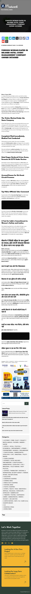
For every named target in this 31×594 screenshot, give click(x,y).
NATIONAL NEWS (8, 484)
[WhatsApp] (6, 38)
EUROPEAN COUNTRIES (10, 478)
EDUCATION (7, 476)
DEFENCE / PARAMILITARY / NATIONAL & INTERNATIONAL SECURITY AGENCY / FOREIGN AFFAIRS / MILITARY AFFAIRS (15, 472)
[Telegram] (10, 38)
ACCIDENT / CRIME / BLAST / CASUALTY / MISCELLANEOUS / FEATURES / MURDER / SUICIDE (14, 442)
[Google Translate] (27, 38)
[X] (17, 38)
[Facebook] (3, 38)
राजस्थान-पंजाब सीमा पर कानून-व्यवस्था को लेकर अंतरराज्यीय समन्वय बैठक (12, 430)
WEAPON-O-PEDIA (9, 507)
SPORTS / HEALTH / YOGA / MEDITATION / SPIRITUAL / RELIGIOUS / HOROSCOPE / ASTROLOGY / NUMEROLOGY (15, 491)
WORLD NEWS (8, 509)
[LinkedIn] (13, 38)
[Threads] (6, 41)
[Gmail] (3, 41)
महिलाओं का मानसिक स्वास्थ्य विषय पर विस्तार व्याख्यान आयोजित (11, 422)
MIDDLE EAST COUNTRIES (11, 482)
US (5, 505)
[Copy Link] (24, 38)
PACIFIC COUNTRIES (9, 487)
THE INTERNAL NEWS (7, 9)
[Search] (26, 403)
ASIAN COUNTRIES (9, 458)
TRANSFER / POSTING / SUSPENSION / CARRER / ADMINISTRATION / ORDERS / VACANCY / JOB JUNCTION (14, 497)
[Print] (20, 38)
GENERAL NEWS (8, 480)
